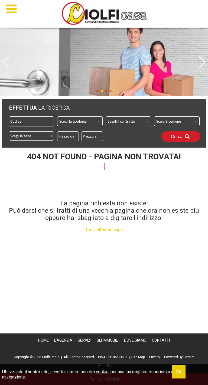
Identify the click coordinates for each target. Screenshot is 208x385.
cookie (102, 371)
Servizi (84, 340)
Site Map (138, 357)
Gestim (188, 357)
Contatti (161, 340)
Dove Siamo (135, 340)
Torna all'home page (104, 229)
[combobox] (80, 121)
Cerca (177, 136)
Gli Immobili (108, 340)
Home (43, 340)
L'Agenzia (63, 340)
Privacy (154, 357)
